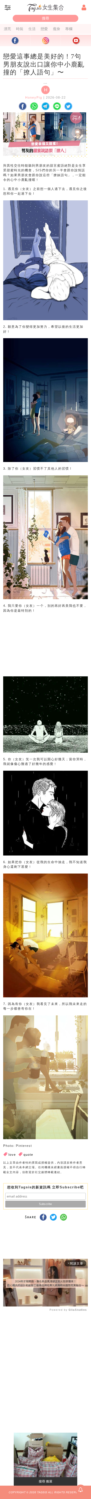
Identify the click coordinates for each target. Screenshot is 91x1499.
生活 (32, 29)
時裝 (19, 29)
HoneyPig (33, 97)
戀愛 (44, 29)
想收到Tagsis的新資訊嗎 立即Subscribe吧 (45, 1187)
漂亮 (7, 29)
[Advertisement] (44, 648)
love (12, 1154)
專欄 (68, 29)
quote (28, 1154)
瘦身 (56, 29)
